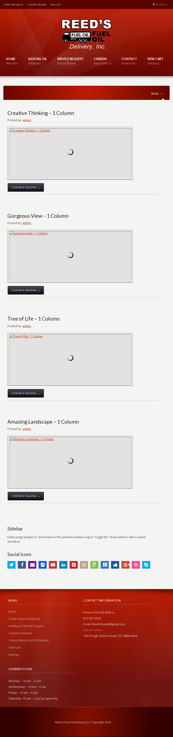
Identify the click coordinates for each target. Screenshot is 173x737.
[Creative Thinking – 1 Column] (70, 152)
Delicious (105, 565)
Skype (146, 565)
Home (155, 93)
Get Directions (93, 630)
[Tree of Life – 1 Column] (70, 358)
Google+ (125, 565)
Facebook (161, 4)
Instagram (84, 565)
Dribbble (136, 565)
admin (27, 120)
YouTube (53, 565)
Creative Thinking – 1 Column (40, 113)
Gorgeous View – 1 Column (37, 216)
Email (32, 565)
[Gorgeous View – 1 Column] (70, 255)
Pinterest (74, 565)
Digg (115, 565)
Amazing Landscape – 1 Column (43, 421)
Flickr (43, 565)
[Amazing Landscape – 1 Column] (70, 461)
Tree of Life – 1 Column (33, 318)
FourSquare (94, 565)
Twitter (11, 565)
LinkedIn (63, 565)
